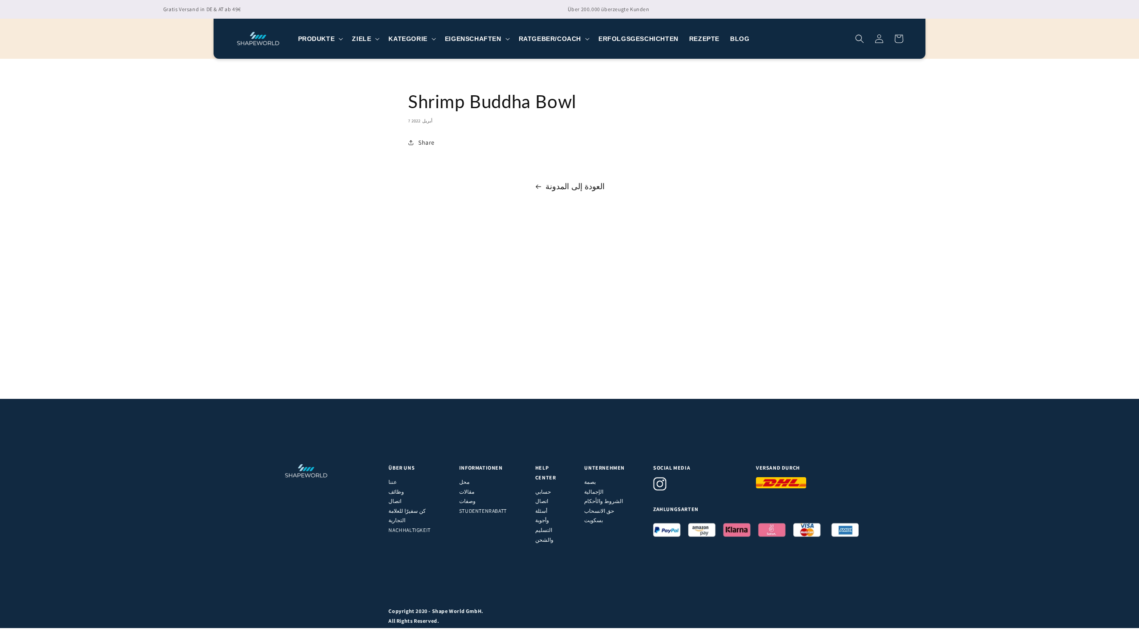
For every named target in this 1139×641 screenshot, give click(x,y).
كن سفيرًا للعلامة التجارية (406, 515)
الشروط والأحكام (603, 501)
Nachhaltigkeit (409, 530)
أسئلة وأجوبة (542, 515)
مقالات (466, 491)
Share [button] (426, 142)
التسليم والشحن (544, 535)
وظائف (396, 491)
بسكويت (593, 520)
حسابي (543, 491)
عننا (392, 482)
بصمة (590, 482)
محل (464, 482)
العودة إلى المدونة (574, 186)
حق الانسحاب (599, 510)
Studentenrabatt (483, 510)
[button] (320, 38)
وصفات (467, 501)
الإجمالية (593, 491)
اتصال (394, 501)
